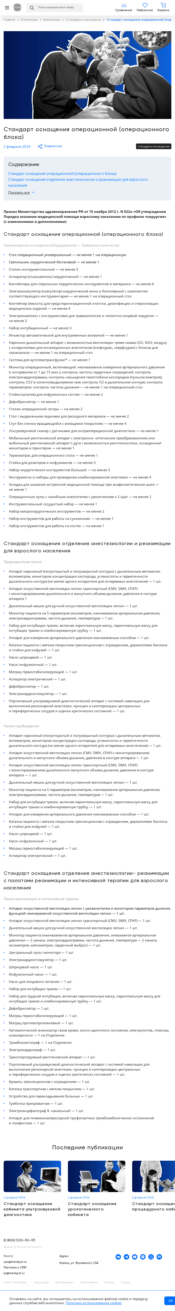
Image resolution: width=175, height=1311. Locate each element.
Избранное (144, 7)
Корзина (163, 7)
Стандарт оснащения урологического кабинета (96, 1189)
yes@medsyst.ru (15, 1262)
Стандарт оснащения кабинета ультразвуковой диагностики (32, 1189)
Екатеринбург (64, 1282)
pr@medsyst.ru (14, 1273)
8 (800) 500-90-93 (19, 1240)
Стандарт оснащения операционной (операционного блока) (62, 173)
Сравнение (123, 7)
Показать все (19, 192)
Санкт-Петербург (15, 1282)
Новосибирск (89, 1282)
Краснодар (41, 1282)
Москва (109, 1282)
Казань (125, 1282)
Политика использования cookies (94, 1303)
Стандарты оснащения (154, 146)
